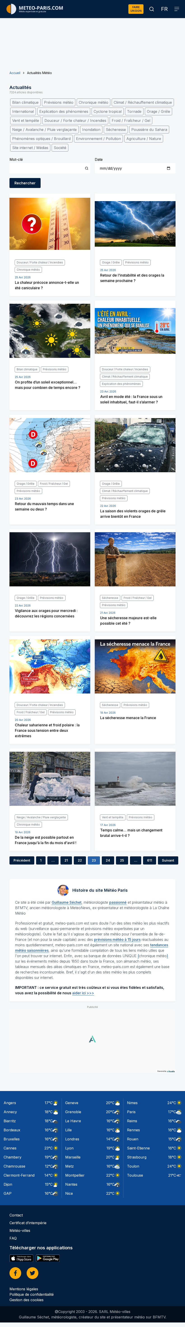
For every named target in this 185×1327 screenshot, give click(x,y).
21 (66, 860)
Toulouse (135, 1175)
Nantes (71, 1184)
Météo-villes (19, 1230)
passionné (118, 902)
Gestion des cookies (26, 1300)
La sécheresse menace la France (128, 717)
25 (122, 860)
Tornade (134, 111)
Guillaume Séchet (66, 902)
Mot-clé (16, 159)
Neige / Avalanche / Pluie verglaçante (44, 129)
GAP (8, 1193)
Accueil (14, 73)
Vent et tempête (25, 120)
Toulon (133, 1166)
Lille (68, 1130)
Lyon (69, 1148)
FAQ (13, 1238)
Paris (131, 1112)
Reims (132, 1121)
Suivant (168, 860)
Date (99, 159)
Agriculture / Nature (143, 138)
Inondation (91, 129)
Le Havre (73, 1121)
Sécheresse (116, 129)
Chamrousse (14, 1166)
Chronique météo (93, 102)
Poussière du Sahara (149, 129)
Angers (10, 1103)
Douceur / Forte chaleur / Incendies (75, 120)
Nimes (132, 1103)
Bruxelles (12, 1139)
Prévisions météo (58, 102)
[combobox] (49, 168)
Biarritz (10, 1121)
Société (60, 147)
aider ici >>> (83, 993)
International (23, 111)
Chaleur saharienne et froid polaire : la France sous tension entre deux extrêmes (47, 730)
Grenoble (73, 1112)
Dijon (8, 1184)
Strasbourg (136, 1157)
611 (149, 860)
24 (108, 860)
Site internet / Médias (30, 147)
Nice (69, 1193)
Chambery (12, 1157)
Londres (72, 1139)
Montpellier (75, 1175)
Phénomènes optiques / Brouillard (41, 138)
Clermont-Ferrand (19, 1175)
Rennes (133, 1130)
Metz (69, 1166)
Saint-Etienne (138, 1148)
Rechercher (25, 183)
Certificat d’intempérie (27, 1223)
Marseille (73, 1157)
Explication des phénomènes (63, 111)
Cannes (10, 1148)
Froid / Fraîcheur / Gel (131, 120)
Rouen (132, 1139)
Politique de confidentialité (31, 1294)
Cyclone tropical (108, 111)
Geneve (71, 1103)
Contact (16, 1215)
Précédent (22, 860)
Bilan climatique (25, 102)
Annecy (10, 1112)
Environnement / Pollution (98, 138)
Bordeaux (12, 1130)
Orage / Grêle (158, 111)
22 (80, 860)
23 (94, 860)
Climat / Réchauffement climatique (143, 102)
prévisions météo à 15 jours (117, 939)
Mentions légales (23, 1289)
